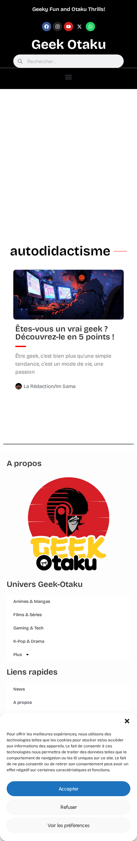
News (19, 689)
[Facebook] (46, 26)
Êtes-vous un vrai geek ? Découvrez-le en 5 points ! (64, 332)
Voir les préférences (68, 825)
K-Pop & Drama (28, 641)
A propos (22, 702)
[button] (127, 721)
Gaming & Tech (28, 628)
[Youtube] (68, 26)
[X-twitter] (79, 26)
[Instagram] (57, 26)
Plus (17, 654)
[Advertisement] (68, 160)
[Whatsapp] (90, 26)
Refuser (69, 807)
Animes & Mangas (31, 601)
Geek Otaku (68, 44)
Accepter (68, 789)
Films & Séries (27, 614)
